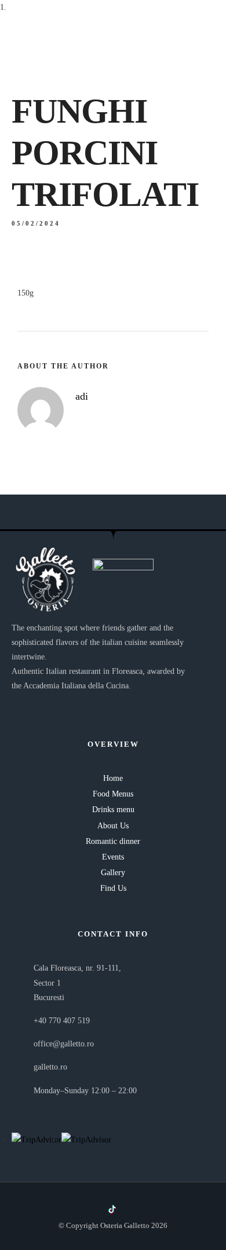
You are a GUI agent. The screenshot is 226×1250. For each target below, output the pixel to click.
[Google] (151, 1209)
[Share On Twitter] (51, 1204)
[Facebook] (94, 1209)
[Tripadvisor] (132, 1209)
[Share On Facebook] (34, 1204)
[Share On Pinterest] (67, 1204)
